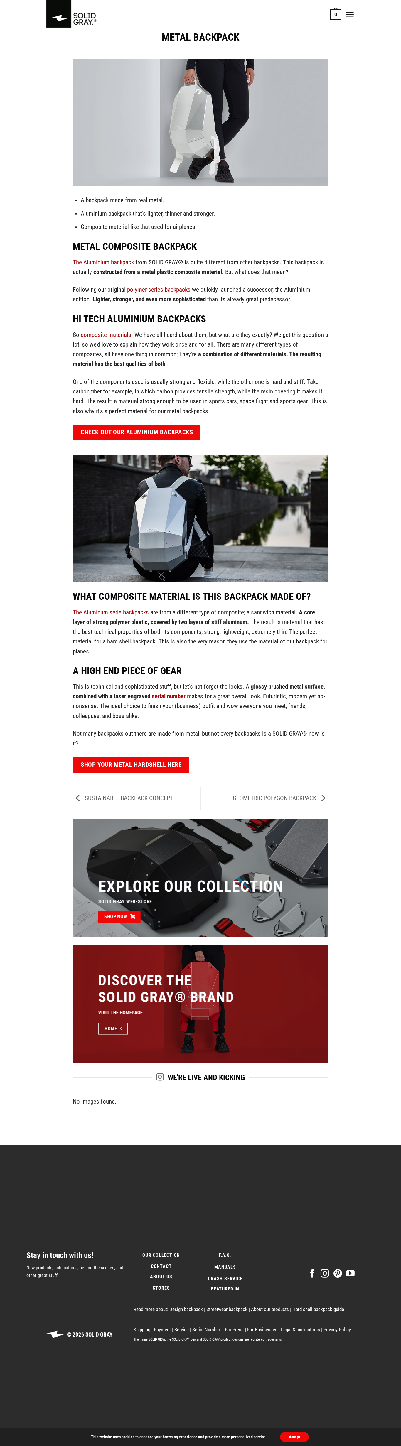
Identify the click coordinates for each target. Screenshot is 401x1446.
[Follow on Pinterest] (337, 1273)
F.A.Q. (225, 1255)
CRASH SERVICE (225, 1278)
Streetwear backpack (227, 1309)
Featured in (225, 1289)
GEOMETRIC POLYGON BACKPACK (275, 798)
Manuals (225, 1267)
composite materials (106, 334)
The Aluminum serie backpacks (111, 612)
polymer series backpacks (159, 289)
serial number (169, 696)
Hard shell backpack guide (318, 1309)
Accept (294, 1437)
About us (161, 1276)
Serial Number (206, 1329)
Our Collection (161, 1255)
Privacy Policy (337, 1329)
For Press (235, 1329)
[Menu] (350, 14)
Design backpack (186, 1309)
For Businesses (263, 1329)
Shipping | (144, 1329)
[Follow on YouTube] (350, 1273)
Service (182, 1329)
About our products (270, 1309)
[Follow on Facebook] (312, 1273)
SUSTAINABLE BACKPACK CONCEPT (128, 798)
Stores (161, 1287)
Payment (163, 1329)
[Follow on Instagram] (325, 1273)
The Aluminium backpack (103, 262)
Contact (161, 1266)
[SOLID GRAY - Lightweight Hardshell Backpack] (75, 14)
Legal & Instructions (300, 1329)
